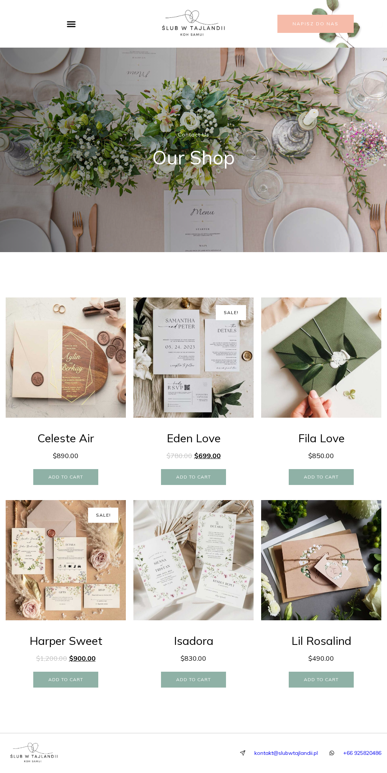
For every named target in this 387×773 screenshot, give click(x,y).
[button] (71, 24)
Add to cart (65, 477)
